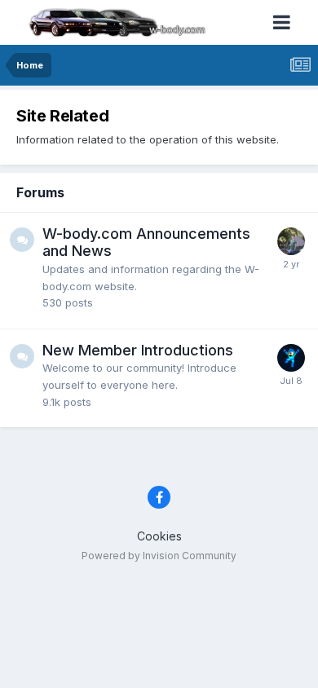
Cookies (159, 536)
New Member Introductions (137, 350)
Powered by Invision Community (159, 555)
